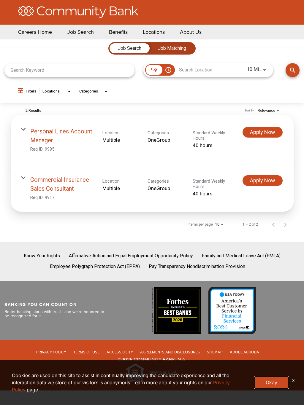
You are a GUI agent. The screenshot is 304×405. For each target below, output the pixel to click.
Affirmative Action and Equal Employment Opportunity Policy (131, 256)
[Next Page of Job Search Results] (285, 224)
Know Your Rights (42, 256)
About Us (191, 32)
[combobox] (69, 70)
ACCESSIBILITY (120, 352)
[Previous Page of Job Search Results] (273, 224)
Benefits (118, 32)
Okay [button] (271, 382)
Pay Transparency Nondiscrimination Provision (197, 266)
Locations (154, 32)
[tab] (129, 48)
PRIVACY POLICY (51, 352)
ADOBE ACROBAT (245, 352)
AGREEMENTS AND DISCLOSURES (170, 352)
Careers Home (35, 32)
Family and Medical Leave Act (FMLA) (241, 256)
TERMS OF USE (86, 352)
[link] (152, 139)
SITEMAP (215, 352)
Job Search (80, 32)
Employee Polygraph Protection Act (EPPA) (95, 266)
